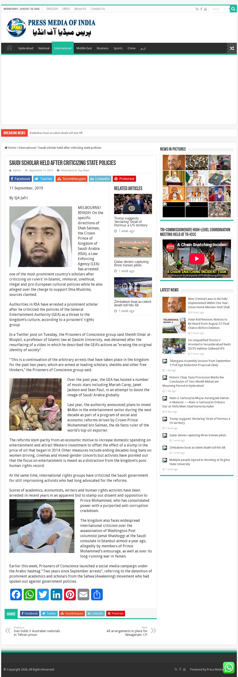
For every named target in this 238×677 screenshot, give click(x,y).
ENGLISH (52, 8)
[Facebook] (201, 9)
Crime (132, 48)
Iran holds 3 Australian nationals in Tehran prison (37, 631)
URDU (66, 8)
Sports (118, 48)
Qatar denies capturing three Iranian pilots (131, 263)
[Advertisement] (119, 89)
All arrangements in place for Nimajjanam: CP (127, 631)
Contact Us (98, 8)
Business (103, 48)
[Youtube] (205, 9)
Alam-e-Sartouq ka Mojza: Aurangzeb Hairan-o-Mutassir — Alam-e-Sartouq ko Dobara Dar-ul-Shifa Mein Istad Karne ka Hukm (196, 402)
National (44, 48)
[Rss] (197, 9)
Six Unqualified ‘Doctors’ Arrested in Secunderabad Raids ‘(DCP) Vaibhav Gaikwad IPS (209, 344)
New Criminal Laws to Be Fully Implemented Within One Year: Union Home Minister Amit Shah (209, 303)
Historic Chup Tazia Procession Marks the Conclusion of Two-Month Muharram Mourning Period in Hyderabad (193, 381)
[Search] (233, 8)
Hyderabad (25, 48)
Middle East (84, 48)
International (62, 48)
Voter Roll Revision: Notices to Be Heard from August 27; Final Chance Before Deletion (208, 324)
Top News (83, 170)
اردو (143, 48)
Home (9, 48)
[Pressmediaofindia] (51, 26)
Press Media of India (221, 669)
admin (17, 170)
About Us (80, 8)
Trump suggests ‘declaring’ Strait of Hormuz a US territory (131, 221)
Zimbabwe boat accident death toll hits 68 (56, 133)
